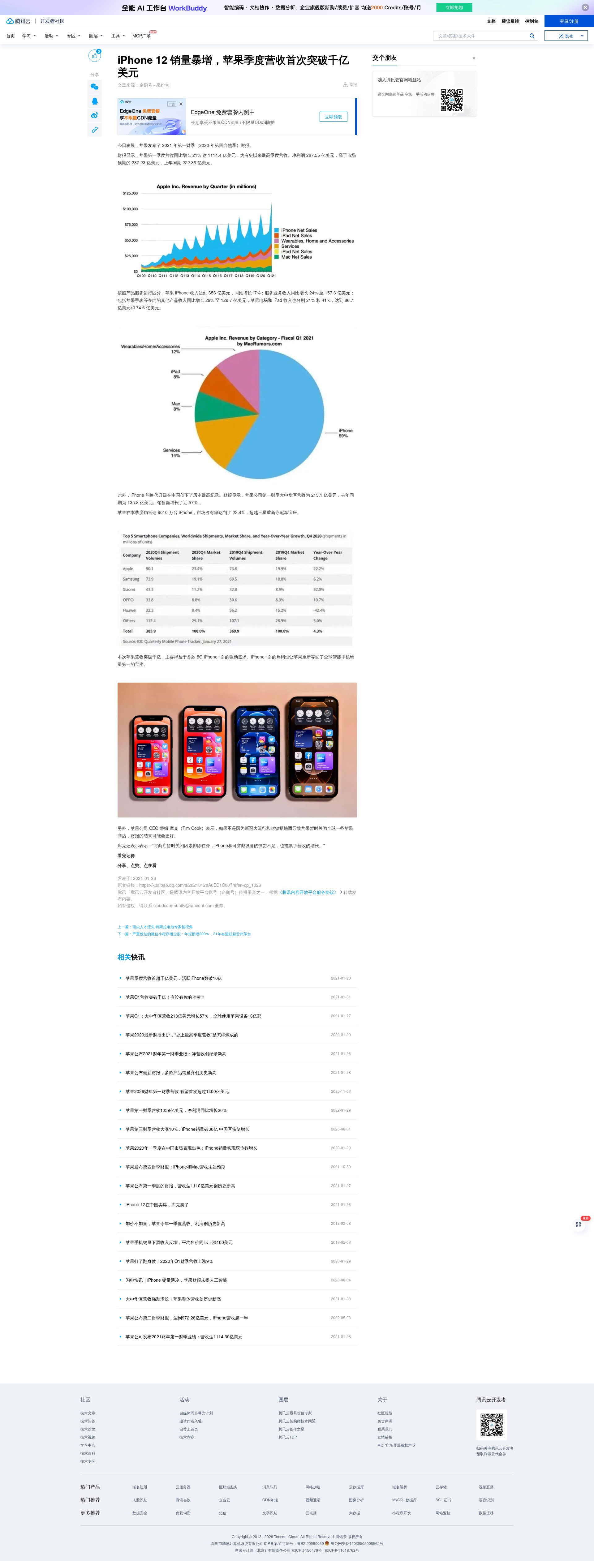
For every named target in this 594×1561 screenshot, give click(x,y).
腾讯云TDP (287, 1436)
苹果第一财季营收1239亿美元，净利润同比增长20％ (176, 1110)
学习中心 (87, 1444)
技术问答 (87, 1420)
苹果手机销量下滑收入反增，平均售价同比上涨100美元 (179, 1242)
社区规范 (384, 1412)
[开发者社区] (52, 21)
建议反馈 (510, 21)
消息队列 (269, 1486)
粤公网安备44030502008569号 (357, 1543)
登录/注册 (569, 21)
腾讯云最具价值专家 (295, 1412)
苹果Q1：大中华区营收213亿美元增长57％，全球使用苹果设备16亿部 (193, 1016)
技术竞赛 (186, 1436)
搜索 (531, 35)
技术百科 (87, 1453)
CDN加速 (270, 1499)
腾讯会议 (183, 1499)
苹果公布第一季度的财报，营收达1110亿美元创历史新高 (180, 1185)
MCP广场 (141, 35)
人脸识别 (139, 1499)
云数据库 (356, 1486)
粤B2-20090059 (311, 1543)
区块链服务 (228, 1486)
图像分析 (356, 1499)
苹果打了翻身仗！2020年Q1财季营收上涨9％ (169, 1261)
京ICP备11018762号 (342, 1550)
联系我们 (384, 1428)
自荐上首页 (188, 1428)
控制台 (531, 21)
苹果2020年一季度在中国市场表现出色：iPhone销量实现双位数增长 (191, 1148)
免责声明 (384, 1420)
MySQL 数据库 (404, 1499)
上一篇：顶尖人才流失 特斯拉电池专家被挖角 (155, 926)
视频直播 (486, 1486)
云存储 (441, 1486)
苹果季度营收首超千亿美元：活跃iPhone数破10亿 (174, 978)
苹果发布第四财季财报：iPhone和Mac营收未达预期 (176, 1167)
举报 (353, 84)
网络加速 (313, 1486)
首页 (10, 35)
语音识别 (486, 1499)
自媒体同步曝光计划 (196, 1412)
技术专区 (87, 1461)
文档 (491, 21)
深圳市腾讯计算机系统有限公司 (237, 1543)
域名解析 (399, 1486)
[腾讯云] (18, 21)
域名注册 (139, 1486)
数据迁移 (486, 1512)
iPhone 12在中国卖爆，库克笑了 (157, 1204)
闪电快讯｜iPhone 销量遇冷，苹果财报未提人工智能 (176, 1280)
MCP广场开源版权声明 (396, 1444)
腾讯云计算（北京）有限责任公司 (263, 1550)
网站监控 (443, 1512)
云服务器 (183, 1486)
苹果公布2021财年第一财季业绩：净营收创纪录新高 (176, 1053)
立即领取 (333, 117)
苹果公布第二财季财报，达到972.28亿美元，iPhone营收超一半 (187, 1317)
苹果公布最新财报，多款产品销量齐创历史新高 (171, 1072)
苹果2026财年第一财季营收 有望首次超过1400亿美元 (177, 1091)
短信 (222, 1512)
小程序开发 (401, 1512)
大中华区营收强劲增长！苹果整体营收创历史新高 (173, 1299)
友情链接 (384, 1436)
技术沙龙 (87, 1428)
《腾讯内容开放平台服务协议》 (308, 892)
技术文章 (87, 1412)
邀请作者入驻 (190, 1420)
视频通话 (313, 1499)
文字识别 (269, 1512)
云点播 (311, 1512)
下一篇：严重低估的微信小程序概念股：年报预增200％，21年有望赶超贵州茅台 (184, 933)
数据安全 (139, 1512)
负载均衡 (183, 1512)
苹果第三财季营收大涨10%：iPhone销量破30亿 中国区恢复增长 (187, 1129)
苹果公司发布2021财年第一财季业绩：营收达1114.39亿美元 (184, 1336)
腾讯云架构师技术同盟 (297, 1420)
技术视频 (87, 1436)
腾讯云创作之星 (291, 1428)
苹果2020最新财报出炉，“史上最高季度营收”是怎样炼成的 (182, 1034)
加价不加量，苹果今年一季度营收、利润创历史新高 (175, 1223)
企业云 (224, 1499)
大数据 (354, 1512)
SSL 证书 (443, 1499)
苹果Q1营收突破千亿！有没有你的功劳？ (165, 997)
